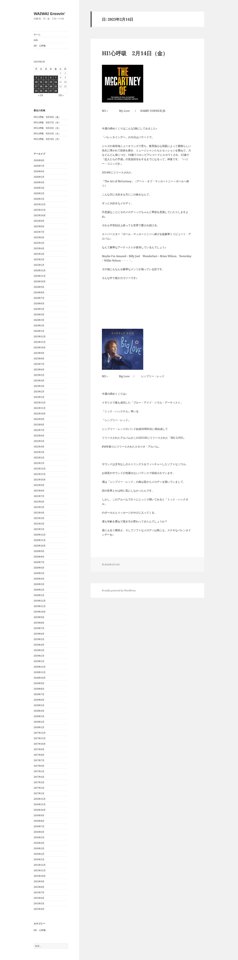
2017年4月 (39, 776)
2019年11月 (40, 606)
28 (55, 90)
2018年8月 (39, 688)
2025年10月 (40, 215)
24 (36, 90)
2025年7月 (39, 231)
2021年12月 (40, 468)
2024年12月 (40, 270)
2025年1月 (39, 264)
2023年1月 (39, 397)
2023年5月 (39, 375)
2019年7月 (39, 628)
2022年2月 (39, 457)
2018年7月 (39, 694)
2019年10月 (40, 611)
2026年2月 (39, 193)
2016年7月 (39, 826)
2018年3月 (39, 716)
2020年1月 (39, 595)
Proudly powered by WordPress (119, 590)
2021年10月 (40, 479)
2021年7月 (39, 496)
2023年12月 (40, 336)
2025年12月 (40, 204)
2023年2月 (39, 391)
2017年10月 (40, 743)
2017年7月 (39, 760)
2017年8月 (39, 754)
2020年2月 (39, 589)
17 (36, 86)
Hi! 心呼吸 (40, 45)
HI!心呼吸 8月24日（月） (47, 139)
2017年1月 (39, 793)
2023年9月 (39, 352)
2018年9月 (39, 683)
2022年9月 (39, 419)
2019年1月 (39, 661)
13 (51, 82)
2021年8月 (39, 490)
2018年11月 (40, 672)
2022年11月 (40, 408)
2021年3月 (39, 518)
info (36, 40)
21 (55, 86)
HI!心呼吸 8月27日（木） (47, 122)
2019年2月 (39, 655)
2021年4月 (39, 512)
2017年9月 (39, 749)
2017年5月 (39, 771)
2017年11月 (40, 738)
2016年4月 (39, 842)
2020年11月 (40, 540)
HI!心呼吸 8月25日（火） (47, 133)
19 (46, 86)
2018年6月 (39, 699)
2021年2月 (39, 523)
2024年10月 (40, 281)
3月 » (61, 95)
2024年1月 (39, 330)
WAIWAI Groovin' (49, 13)
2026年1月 (39, 198)
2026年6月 (39, 171)
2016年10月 (40, 809)
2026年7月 (39, 165)
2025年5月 (39, 242)
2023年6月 (39, 369)
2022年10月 (40, 413)
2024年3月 (39, 319)
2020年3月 (39, 584)
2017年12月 (40, 732)
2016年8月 (39, 820)
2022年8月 (39, 424)
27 (51, 90)
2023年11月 (40, 341)
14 (55, 82)
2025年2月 (39, 259)
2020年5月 (39, 573)
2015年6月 (39, 897)
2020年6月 (39, 567)
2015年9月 (39, 881)
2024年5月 (39, 308)
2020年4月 (39, 578)
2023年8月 (39, 358)
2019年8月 (39, 622)
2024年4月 (39, 314)
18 (41, 86)
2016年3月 (39, 848)
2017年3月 (39, 782)
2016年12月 (40, 798)
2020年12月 (40, 534)
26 (46, 90)
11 (41, 82)
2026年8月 (39, 160)
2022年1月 (39, 463)
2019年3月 (39, 650)
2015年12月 (40, 864)
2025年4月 (39, 248)
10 (36, 82)
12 (46, 82)
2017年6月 (39, 765)
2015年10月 (40, 875)
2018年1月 (39, 727)
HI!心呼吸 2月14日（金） (135, 53)
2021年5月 (39, 507)
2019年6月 (39, 633)
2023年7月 (39, 364)
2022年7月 (39, 430)
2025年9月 (39, 220)
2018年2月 (39, 721)
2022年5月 (39, 441)
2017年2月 (39, 787)
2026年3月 (39, 187)
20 (51, 86)
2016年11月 (40, 804)
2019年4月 (39, 644)
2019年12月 (40, 600)
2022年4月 (39, 446)
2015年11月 (40, 870)
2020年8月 (39, 556)
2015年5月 (39, 903)
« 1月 (40, 95)
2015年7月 (39, 892)
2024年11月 (40, 275)
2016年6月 (39, 831)
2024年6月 (39, 303)
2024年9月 (39, 286)
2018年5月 (39, 705)
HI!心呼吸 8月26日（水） (47, 127)
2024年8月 (39, 292)
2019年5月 (39, 639)
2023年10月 (40, 347)
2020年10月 (40, 545)
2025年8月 (39, 226)
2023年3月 (39, 386)
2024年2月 (39, 325)
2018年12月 (40, 666)
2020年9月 (39, 551)
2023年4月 (39, 380)
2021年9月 (39, 485)
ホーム (37, 34)
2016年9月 (39, 815)
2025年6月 (39, 237)
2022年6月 (39, 435)
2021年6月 (39, 501)
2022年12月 (40, 402)
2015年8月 (39, 886)
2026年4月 (39, 182)
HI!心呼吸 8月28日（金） (47, 116)
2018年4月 (39, 710)
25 (41, 90)
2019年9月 (39, 617)
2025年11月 (40, 209)
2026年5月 (39, 176)
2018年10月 (40, 677)
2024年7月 (39, 297)
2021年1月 (39, 529)
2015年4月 (39, 908)
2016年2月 (39, 853)
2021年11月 (40, 474)
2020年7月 (39, 562)
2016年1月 (39, 859)
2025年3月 (39, 253)
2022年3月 (39, 452)
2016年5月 (39, 837)
